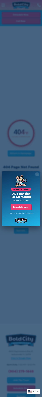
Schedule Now (21, 207)
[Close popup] (37, 174)
